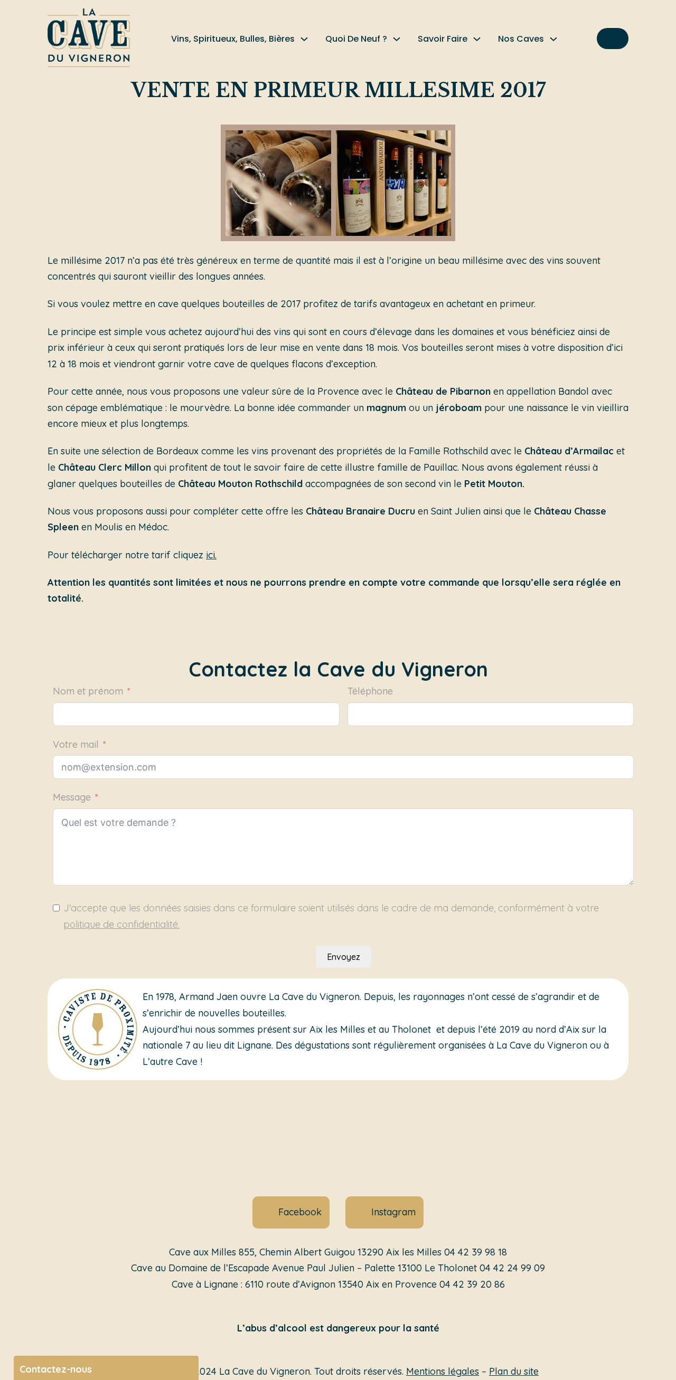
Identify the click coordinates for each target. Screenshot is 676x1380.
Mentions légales (442, 1371)
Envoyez (343, 956)
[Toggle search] (612, 38)
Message (72, 797)
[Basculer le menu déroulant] (304, 39)
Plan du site (514, 1371)
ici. (211, 555)
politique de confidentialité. (121, 924)
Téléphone (370, 691)
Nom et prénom (88, 691)
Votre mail (76, 744)
